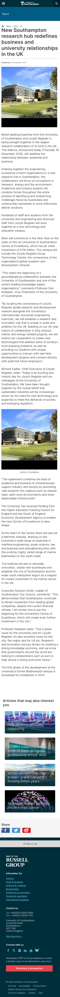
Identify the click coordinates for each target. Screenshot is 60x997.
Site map (12, 986)
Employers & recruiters (18, 892)
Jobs (40, 993)
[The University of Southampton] (30, 3)
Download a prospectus (29, 968)
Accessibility (24, 986)
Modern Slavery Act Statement (22, 989)
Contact (31, 993)
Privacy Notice (39, 986)
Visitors (10, 878)
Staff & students (14, 882)
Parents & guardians (16, 896)
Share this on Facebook (2, 829)
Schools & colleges (16, 885)
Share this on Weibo (26, 830)
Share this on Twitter (16, 830)
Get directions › (14, 936)
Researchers (12, 889)
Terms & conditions (16, 993)
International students (17, 899)
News (5, 13)
